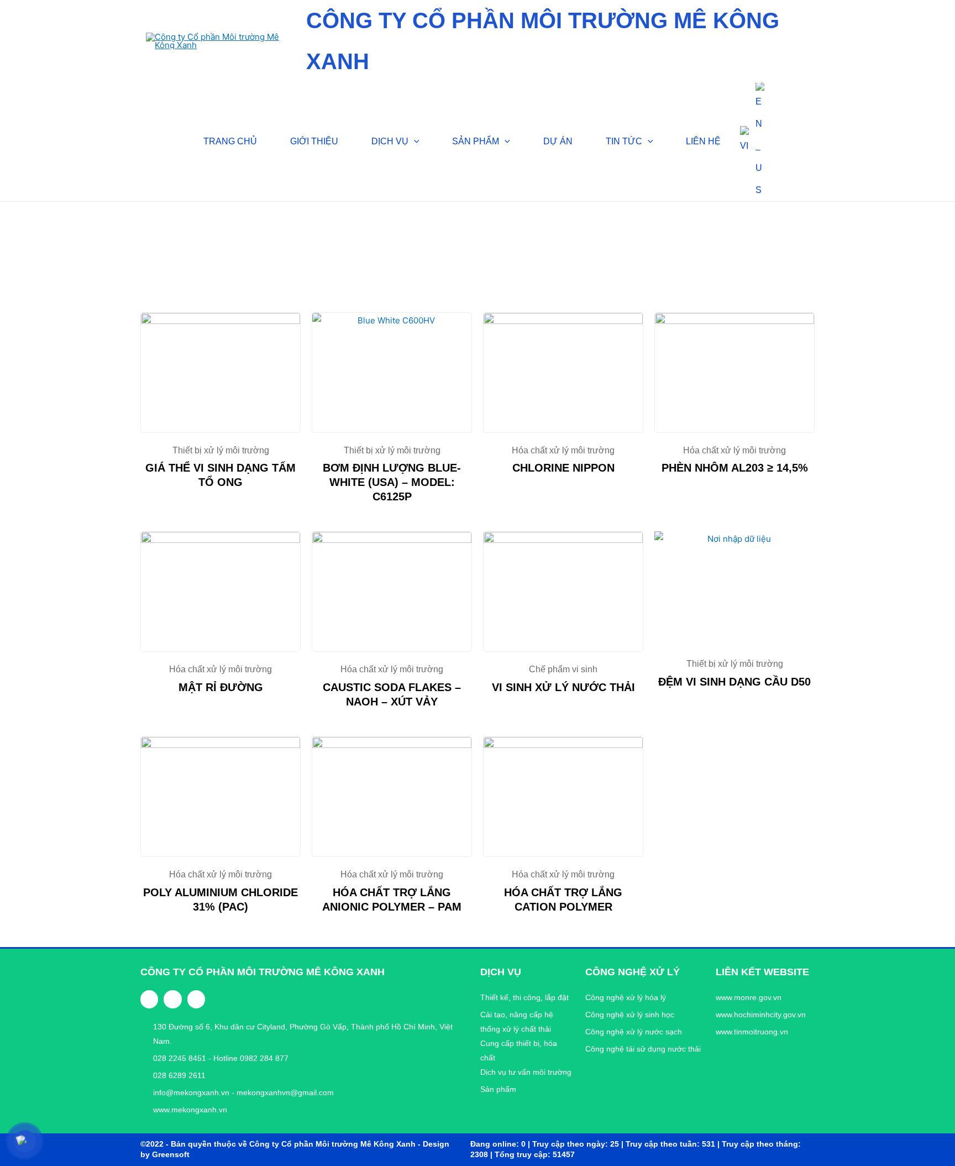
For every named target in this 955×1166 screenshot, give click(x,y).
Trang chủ (160, 238)
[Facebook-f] (149, 999)
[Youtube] (196, 999)
